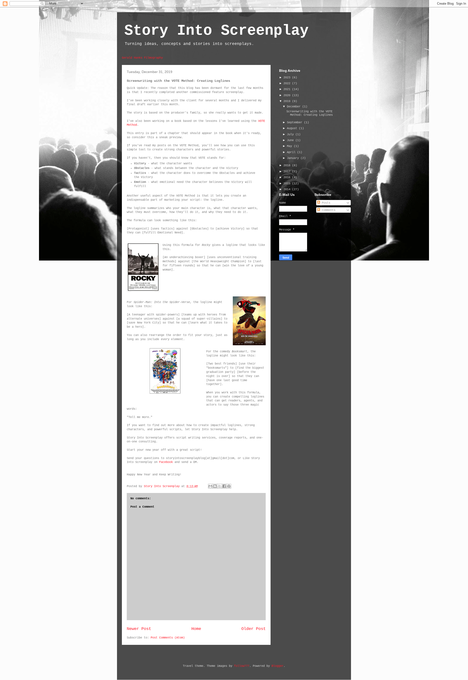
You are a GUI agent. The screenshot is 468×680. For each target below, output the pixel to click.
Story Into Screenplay (216, 30)
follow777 (241, 666)
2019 (287, 101)
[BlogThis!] (215, 486)
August (293, 128)
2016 (287, 177)
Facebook (166, 462)
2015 (287, 183)
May (290, 146)
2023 (287, 77)
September (295, 122)
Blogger (277, 666)
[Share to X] (219, 486)
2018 (287, 165)
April (292, 152)
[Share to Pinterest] (228, 486)
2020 (287, 95)
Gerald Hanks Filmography (142, 58)
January (294, 158)
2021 (287, 89)
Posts (325, 203)
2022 (287, 83)
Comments (327, 210)
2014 (287, 189)
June (291, 140)
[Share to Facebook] (224, 486)
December (294, 106)
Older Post (253, 629)
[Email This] (210, 486)
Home (196, 629)
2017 (287, 171)
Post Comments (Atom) (168, 637)
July (291, 134)
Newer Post (139, 629)
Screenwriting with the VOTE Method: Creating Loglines (309, 113)
